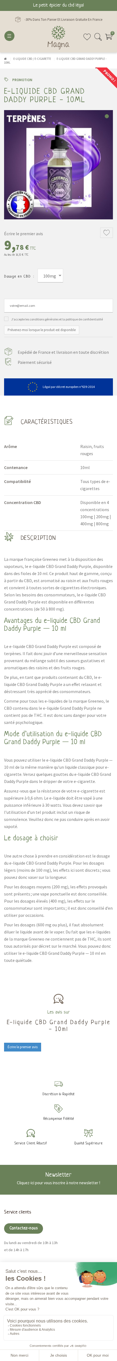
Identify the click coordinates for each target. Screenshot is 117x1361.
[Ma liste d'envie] (87, 39)
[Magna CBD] (58, 37)
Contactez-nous (24, 1228)
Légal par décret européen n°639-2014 (69, 387)
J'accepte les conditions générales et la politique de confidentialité (57, 319)
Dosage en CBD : (19, 277)
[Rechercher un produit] (98, 39)
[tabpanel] (58, 164)
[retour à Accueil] (5, 59)
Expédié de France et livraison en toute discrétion (63, 352)
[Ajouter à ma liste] (106, 233)
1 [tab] (107, 116)
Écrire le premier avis (23, 233)
